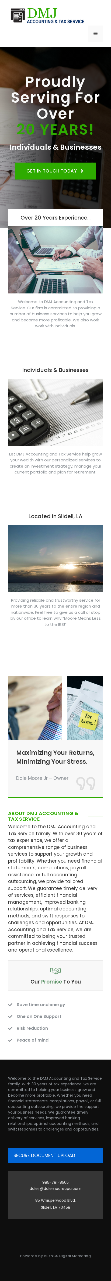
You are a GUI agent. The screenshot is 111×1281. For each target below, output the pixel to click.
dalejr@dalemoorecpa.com (55, 1188)
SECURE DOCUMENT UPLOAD (44, 1155)
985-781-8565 (55, 1182)
